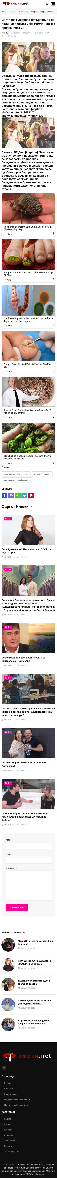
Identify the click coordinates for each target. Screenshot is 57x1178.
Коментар (11, 868)
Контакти (8, 1089)
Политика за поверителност (17, 1100)
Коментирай (17, 907)
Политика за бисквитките (16, 1105)
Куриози (8, 1130)
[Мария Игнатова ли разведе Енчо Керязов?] (8, 944)
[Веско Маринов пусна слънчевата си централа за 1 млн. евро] (28, 638)
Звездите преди (11, 1152)
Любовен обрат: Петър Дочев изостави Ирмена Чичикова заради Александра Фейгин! (25, 816)
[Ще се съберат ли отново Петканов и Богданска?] (28, 743)
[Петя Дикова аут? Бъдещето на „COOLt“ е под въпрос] (28, 530)
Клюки (14, 12)
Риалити (8, 1146)
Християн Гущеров (12, 474)
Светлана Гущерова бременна (17, 480)
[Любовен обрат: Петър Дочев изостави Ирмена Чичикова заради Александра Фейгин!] (28, 794)
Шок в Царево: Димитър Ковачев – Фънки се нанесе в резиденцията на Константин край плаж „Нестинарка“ (28, 712)
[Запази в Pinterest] (31, 495)
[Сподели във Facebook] (4, 495)
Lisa (6, 33)
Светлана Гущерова (42, 474)
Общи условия (10, 1094)
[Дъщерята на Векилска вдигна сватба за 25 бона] (8, 984)
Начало (5, 12)
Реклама (8, 1083)
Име (8, 840)
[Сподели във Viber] (11, 495)
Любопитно (9, 1141)
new (26, 474)
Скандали (8, 1135)
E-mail (8, 854)
